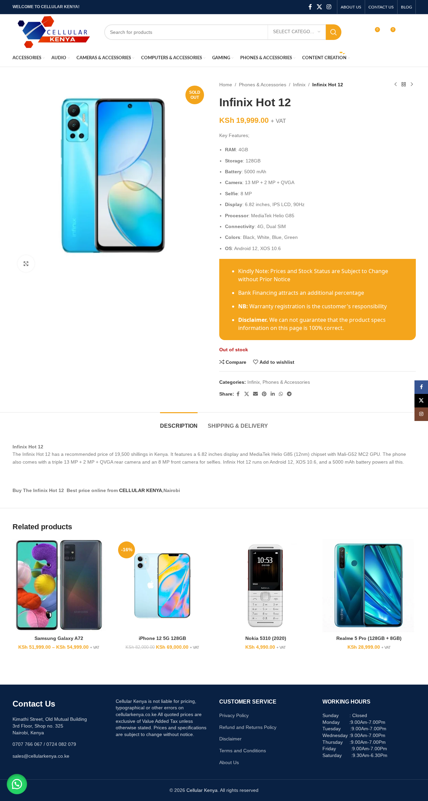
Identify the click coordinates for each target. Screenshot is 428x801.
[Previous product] (395, 85)
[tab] (179, 422)
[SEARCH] (333, 32)
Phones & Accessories (262, 84)
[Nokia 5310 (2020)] (266, 585)
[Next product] (412, 85)
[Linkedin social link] (273, 394)
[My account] (360, 32)
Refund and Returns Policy (247, 727)
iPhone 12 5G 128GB (162, 638)
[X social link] (319, 7)
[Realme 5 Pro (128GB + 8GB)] (369, 585)
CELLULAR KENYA (140, 490)
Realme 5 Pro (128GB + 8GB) (369, 638)
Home (225, 84)
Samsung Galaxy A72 (59, 638)
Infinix (299, 84)
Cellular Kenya (202, 790)
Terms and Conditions (242, 750)
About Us (229, 762)
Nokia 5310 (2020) (265, 638)
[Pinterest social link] (264, 394)
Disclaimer (230, 738)
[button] (17, 784)
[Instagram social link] (328, 7)
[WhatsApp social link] (281, 394)
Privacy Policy (234, 715)
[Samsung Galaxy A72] (59, 585)
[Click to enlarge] (26, 263)
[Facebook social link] (310, 7)
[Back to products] (404, 85)
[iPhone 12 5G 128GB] (162, 585)
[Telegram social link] (289, 394)
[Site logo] (53, 31)
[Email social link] (255, 394)
